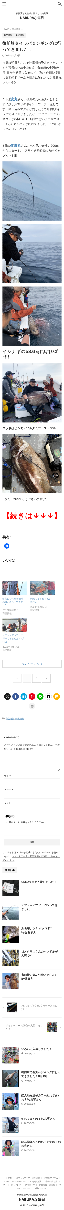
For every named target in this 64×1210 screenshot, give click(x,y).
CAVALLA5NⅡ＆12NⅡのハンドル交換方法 (22, 1181)
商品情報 (10, 718)
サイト (7, 803)
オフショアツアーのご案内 (28, 1178)
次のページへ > (32, 664)
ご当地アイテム (51, 1178)
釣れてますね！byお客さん (38, 1118)
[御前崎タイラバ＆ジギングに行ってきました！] (24, 696)
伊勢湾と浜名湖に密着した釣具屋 (32, 1194)
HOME (9, 1178)
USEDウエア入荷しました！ (39, 882)
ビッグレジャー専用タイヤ (23, 1185)
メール (8, 789)
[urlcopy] (32, 706)
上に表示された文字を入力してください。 (26, 822)
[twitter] (7, 696)
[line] (40, 696)
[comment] (56, 696)
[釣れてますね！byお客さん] (42, 588)
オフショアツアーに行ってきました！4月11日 (13, 638)
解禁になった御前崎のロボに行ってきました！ (12, 602)
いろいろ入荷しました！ (36, 1049)
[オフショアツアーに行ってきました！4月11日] (14, 625)
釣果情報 (19, 718)
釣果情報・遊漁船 (47, 1185)
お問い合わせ (40, 1188)
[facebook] (15, 696)
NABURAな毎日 (32, 18)
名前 (7, 775)
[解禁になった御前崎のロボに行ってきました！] (14, 588)
